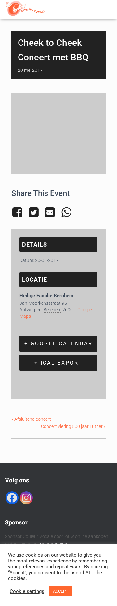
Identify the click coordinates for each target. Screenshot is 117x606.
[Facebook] (18, 212)
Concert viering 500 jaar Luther (73, 426)
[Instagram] (26, 497)
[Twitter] (33, 212)
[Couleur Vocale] (28, 8)
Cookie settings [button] (27, 591)
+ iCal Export (58, 363)
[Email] (50, 212)
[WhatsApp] (66, 212)
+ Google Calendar (58, 344)
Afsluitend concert (31, 419)
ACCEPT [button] (60, 591)
